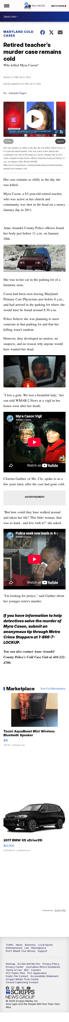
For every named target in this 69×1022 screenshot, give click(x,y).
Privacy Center (15, 966)
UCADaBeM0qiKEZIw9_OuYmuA (29, 988)
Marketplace (38, 947)
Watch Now (58, 6)
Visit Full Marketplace (53, 688)
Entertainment (14, 947)
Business (30, 944)
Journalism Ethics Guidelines (43, 966)
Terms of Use (14, 969)
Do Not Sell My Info (29, 963)
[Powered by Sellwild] (60, 910)
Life (27, 947)
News (19, 944)
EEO (26, 969)
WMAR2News (18, 988)
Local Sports (45, 944)
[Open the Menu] (6, 6)
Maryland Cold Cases (18, 33)
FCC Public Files (15, 973)
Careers (36, 969)
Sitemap (10, 963)
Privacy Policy (51, 963)
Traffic (10, 944)
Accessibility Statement (44, 976)
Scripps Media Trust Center (22, 979)
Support (42, 950)
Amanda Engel (17, 93)
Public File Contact (17, 976)
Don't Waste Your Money (20, 950)
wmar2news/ (8, 988)
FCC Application (37, 973)
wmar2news (13, 988)
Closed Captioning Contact (22, 982)
